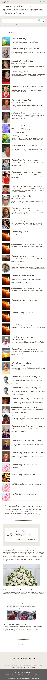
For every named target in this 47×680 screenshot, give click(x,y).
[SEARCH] (43, 20)
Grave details (14, 467)
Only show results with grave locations (11, 24)
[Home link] (5, 2)
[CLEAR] (39, 20)
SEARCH (4, 17)
